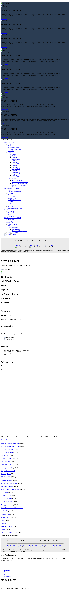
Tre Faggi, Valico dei (7, 468)
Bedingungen (12, 154)
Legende (10, 193)
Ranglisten (11, 151)
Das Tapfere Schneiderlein (19, 185)
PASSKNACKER (9, 142)
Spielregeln (11, 216)
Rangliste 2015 (16, 160)
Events (10, 205)
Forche (3, 529)
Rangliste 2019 (16, 167)
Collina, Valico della (6, 501)
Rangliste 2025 (16, 177)
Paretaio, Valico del (6, 480)
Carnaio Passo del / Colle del (9, 532)
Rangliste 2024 (16, 175)
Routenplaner (4, 64)
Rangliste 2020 (16, 169)
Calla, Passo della (6, 477)
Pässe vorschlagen (13, 227)
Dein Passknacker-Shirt (15, 208)
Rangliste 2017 (16, 164)
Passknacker (4, 109)
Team (9, 214)
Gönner (10, 221)
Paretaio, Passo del (6, 495)
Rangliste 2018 (16, 165)
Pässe (9, 190)
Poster (10, 152)
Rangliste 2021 (16, 170)
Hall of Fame (12, 178)
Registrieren (11, 146)
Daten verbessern (13, 224)
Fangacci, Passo (5, 514)
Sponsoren (11, 219)
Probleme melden (13, 232)
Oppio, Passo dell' (6, 517)
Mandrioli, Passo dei (6, 526)
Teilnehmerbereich (13, 147)
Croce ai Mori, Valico (7, 452)
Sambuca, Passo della (7, 458)
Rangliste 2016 (16, 162)
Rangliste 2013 (16, 157)
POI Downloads (12, 196)
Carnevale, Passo (6, 474)
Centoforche (4, 523)
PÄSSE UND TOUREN (11, 188)
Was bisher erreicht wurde (19, 183)
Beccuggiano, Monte (7, 505)
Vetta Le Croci (5, 440)
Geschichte (11, 211)
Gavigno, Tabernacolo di (8, 471)
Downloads (11, 195)
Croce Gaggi (4, 492)
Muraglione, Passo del (7, 464)
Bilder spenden (12, 226)
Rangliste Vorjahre (13, 156)
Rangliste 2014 (16, 159)
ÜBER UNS (8, 209)
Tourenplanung (12, 198)
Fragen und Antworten (14, 149)
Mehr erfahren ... (20, 245)
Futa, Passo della (5, 461)
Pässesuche (4, 19)
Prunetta (3, 520)
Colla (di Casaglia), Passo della (10, 446)
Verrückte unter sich (17, 187)
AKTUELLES (8, 201)
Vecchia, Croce (5, 455)
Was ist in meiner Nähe (14, 191)
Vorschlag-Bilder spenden (19, 231)
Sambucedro (4, 511)
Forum (10, 203)
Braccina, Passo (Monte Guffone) (10, 489)
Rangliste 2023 (16, 174)
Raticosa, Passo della (7, 486)
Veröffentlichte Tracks (14, 200)
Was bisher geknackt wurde (20, 182)
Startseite (10, 144)
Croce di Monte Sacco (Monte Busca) (12, 508)
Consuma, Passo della (7, 449)
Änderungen (11, 206)
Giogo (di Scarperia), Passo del (10, 443)
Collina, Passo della (6, 498)
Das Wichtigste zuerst (18, 180)
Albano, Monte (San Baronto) (9, 483)
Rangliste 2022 (16, 172)
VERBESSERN (9, 223)
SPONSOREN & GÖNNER (12, 218)
